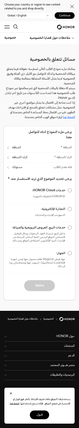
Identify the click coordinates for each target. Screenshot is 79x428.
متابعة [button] (39, 285)
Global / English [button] (17, 15)
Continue (64, 15)
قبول (39, 414)
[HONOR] (64, 319)
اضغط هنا (14, 403)
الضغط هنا (69, 117)
